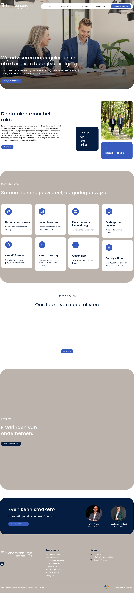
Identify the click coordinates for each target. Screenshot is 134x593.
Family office (114, 258)
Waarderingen (48, 222)
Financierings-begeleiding (81, 223)
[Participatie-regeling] (109, 211)
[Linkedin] (2, 564)
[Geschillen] (75, 245)
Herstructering (48, 255)
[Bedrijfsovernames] (8, 211)
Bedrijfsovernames (17, 222)
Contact (93, 550)
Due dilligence (14, 255)
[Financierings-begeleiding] (75, 211)
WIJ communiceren (23, 587)
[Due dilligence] (8, 244)
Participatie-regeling (114, 223)
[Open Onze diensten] (72, 6)
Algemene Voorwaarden (37, 587)
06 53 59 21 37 (93, 527)
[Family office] (109, 247)
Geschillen (79, 256)
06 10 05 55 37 (118, 527)
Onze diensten (52, 550)
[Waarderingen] (42, 211)
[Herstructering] (42, 244)
